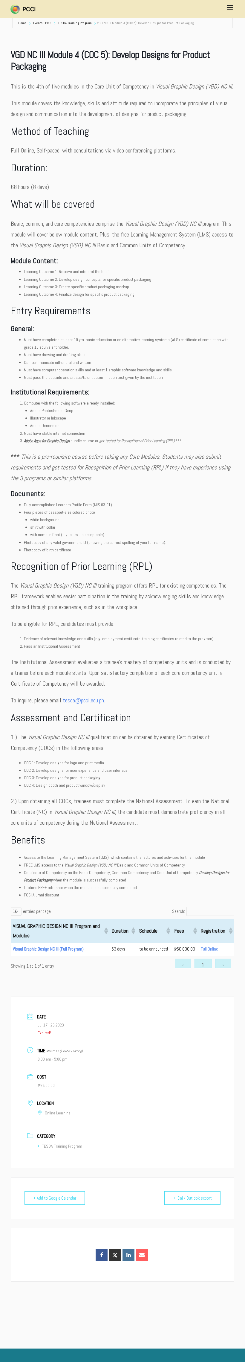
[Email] (142, 1255)
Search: (178, 911)
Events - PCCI (42, 23)
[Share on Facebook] (102, 1255)
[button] (105, 930)
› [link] (223, 964)
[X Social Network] (115, 1255)
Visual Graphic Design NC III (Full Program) (48, 949)
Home (22, 23)
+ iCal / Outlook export (192, 1198)
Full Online (209, 949)
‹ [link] (182, 964)
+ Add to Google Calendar (54, 1198)
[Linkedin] (128, 1255)
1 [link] (203, 964)
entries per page (37, 911)
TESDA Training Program (75, 23)
